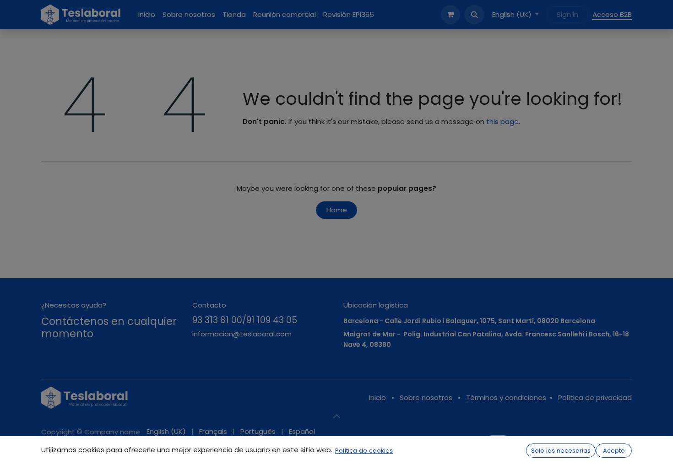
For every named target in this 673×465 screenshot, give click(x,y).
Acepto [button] (614, 450)
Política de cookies (364, 450)
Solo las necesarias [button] (561, 450)
